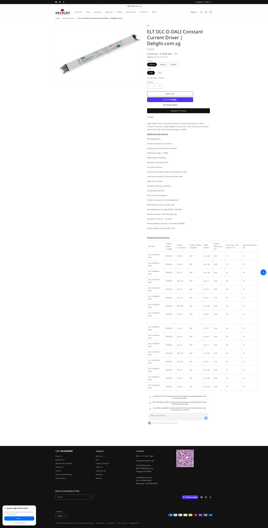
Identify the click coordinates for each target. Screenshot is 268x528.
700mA (173, 64)
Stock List (99, 467)
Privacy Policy (60, 478)
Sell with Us (59, 460)
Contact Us (59, 467)
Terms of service (122, 523)
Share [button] (151, 117)
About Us (58, 456)
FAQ (97, 460)
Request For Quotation (64, 463)
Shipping (150, 57)
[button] (79, 12)
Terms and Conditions (63, 474)
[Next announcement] (164, 2)
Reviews (99, 478)
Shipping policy (134, 523)
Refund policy (100, 523)
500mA (152, 64)
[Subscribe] (90, 497)
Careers (58, 471)
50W (151, 73)
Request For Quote (178, 111)
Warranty (99, 456)
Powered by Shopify (88, 523)
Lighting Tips (101, 471)
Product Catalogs (102, 463)
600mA (162, 64)
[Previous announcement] (103, 2)
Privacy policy (111, 523)
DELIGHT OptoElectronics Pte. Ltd (71, 523)
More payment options (170, 105)
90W (161, 73)
